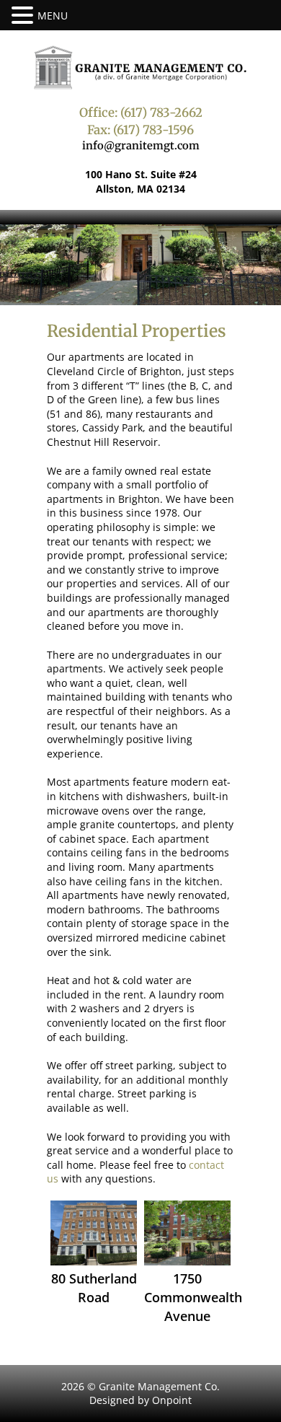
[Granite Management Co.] (140, 67)
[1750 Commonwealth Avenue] (187, 1233)
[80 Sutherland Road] (93, 1233)
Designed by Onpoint (140, 1400)
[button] (24, 15)
